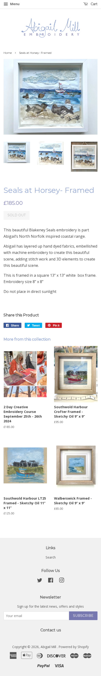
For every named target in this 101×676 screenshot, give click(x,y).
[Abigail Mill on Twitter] (39, 581)
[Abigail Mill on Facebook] (50, 581)
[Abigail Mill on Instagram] (61, 581)
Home (8, 52)
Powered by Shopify (74, 647)
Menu (14, 4)
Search (51, 557)
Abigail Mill (49, 647)
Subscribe (83, 616)
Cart (93, 4)
